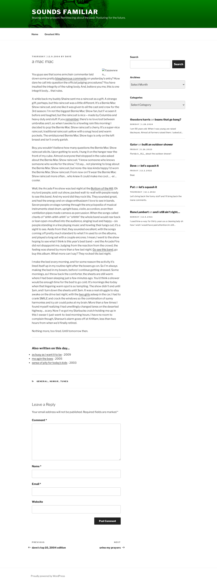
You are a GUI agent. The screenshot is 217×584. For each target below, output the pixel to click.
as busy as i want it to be (47, 354)
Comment (39, 420)
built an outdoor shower (157, 144)
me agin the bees (42, 358)
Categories (136, 97)
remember (72, 119)
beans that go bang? (168, 119)
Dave (68, 56)
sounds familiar (65, 12)
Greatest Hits (52, 34)
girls (87, 294)
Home (35, 34)
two (81, 294)
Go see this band (103, 249)
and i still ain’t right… (166, 212)
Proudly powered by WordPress (48, 575)
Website (37, 501)
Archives (135, 77)
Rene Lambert (139, 212)
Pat (132, 187)
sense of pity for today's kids (49, 362)
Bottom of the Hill (102, 188)
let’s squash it (150, 165)
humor (54, 381)
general (42, 381)
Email (36, 484)
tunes (64, 381)
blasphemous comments (71, 78)
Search (134, 56)
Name (36, 466)
